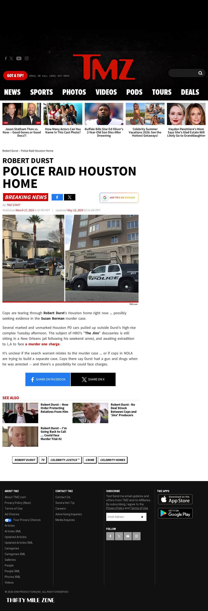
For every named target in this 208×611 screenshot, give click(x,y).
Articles (10, 525)
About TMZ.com (15, 497)
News (12, 92)
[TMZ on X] (12, 58)
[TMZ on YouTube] (128, 536)
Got (15, 75)
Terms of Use (14, 508)
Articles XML (13, 531)
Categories (12, 548)
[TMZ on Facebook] (5, 58)
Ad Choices (12, 514)
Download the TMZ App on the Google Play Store (175, 513)
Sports (41, 92)
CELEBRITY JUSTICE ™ (64, 460)
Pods (134, 92)
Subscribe (142, 517)
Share (50, 379)
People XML (12, 571)
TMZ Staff (13, 205)
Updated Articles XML (19, 542)
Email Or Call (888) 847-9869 (49, 76)
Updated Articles (16, 537)
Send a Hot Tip (65, 502)
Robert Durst (24, 460)
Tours (161, 92)
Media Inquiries (65, 520)
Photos (74, 92)
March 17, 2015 (25, 210)
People (9, 565)
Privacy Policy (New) (18, 502)
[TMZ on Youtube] (19, 58)
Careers (60, 508)
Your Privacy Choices (27, 520)
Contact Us (62, 497)
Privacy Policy (115, 508)
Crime (90, 460)
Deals (190, 92)
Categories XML (15, 554)
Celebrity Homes (112, 460)
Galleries (10, 559)
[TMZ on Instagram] (26, 58)
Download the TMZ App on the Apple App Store (175, 499)
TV (42, 460)
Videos (106, 92)
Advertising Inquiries (68, 514)
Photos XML (13, 576)
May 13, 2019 (75, 210)
